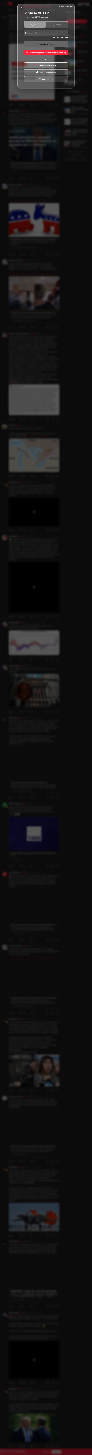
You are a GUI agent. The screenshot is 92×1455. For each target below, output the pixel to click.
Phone (58, 25)
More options (47, 79)
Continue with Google (47, 65)
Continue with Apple (48, 72)
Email (36, 25)
